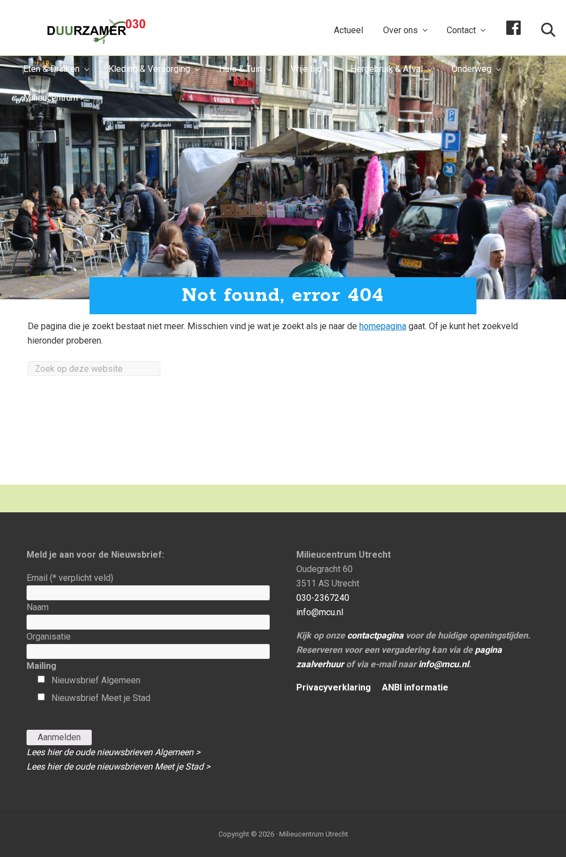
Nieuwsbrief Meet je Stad (100, 698)
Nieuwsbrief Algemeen (95, 680)
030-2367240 (322, 598)
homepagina (382, 326)
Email (70, 578)
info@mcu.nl (319, 612)
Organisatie (49, 636)
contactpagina (375, 635)
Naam (38, 607)
